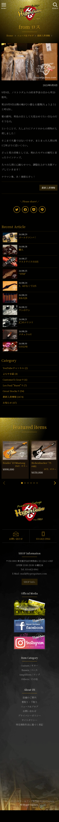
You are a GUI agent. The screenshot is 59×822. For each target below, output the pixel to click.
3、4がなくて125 (27, 285)
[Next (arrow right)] (3, 816)
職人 (21, 249)
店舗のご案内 (29, 697)
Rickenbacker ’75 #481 (41, 464)
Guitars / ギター (29, 665)
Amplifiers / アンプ (29, 674)
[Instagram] (29, 640)
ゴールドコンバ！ (28, 237)
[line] (42, 209)
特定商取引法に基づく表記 (29, 724)
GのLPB (23, 346)
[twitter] (16, 209)
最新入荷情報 (48, 187)
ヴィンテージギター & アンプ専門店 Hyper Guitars (29, 801)
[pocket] (33, 209)
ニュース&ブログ (29, 706)
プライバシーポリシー (29, 715)
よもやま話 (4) (10, 373)
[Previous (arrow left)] (1, 816)
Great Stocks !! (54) (13, 391)
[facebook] (25, 209)
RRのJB (23, 298)
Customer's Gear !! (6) (15, 379)
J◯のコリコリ (26, 322)
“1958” (22, 273)
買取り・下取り (30, 702)
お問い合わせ (16, 538)
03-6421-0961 (43, 538)
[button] (22, 483)
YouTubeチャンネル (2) (15, 368)
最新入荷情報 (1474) (13, 396)
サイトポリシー (29, 720)
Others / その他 (29, 679)
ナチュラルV (25, 334)
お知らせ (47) (10, 402)
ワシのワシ (24, 310)
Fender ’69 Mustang (14, 462)
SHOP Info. (29, 581)
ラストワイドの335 (28, 261)
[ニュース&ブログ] (29, 606)
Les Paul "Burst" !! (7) (15, 385)
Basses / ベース (29, 670)
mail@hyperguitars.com (33, 573)
